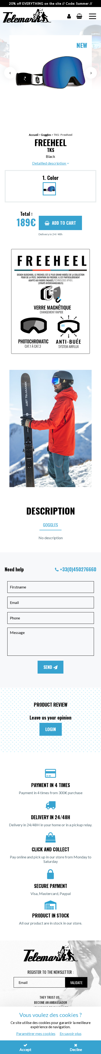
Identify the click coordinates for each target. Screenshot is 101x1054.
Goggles (46, 134)
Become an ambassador (50, 1002)
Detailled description (49, 163)
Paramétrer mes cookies (35, 1033)
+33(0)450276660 (78, 569)
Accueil (33, 134)
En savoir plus (71, 1033)
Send (48, 667)
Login (50, 729)
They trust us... (50, 997)
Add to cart (64, 223)
